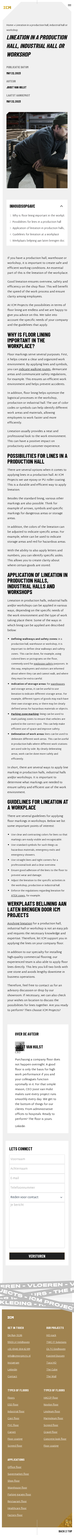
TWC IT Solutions (56, 1342)
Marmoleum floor (53, 1418)
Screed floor (15, 1446)
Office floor (14, 1467)
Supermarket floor (18, 1474)
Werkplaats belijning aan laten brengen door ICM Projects (38, 241)
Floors (11, 1398)
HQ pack (51, 1335)
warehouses (58, 684)
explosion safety (43, 664)
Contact (12, 1376)
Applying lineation (19, 923)
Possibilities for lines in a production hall (36, 222)
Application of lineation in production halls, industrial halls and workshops (38, 228)
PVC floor (13, 1425)
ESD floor (13, 1405)
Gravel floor (50, 1432)
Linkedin (20, 1126)
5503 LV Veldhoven (19, 1342)
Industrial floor (16, 1411)
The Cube (51, 1370)
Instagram (13, 1363)
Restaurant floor (17, 1501)
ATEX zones (18, 896)
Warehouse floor (17, 1488)
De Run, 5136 (15, 1335)
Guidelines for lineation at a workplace (36, 234)
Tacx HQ (51, 1363)
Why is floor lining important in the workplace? (38, 215)
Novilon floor (51, 1405)
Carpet (12, 1432)
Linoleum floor (52, 1411)
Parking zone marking (25, 714)
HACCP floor (51, 1398)
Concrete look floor (55, 1439)
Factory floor (15, 1515)
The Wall (51, 1376)
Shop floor (14, 1481)
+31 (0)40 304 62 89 (19, 1349)
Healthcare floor (17, 1508)
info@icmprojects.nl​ (19, 1356)
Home (9, 25)
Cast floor (13, 1418)
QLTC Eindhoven (55, 1349)
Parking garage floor (19, 1495)
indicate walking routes (34, 369)
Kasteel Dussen (55, 1356)
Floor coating (15, 1439)
